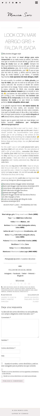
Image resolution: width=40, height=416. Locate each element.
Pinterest (31, 273)
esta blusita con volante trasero (20, 90)
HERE (35, 214)
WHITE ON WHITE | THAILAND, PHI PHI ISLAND (31, 298)
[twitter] (2, 3)
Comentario (6, 317)
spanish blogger (13, 291)
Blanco (23, 222)
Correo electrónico (8, 348)
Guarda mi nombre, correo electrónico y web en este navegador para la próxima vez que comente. (19, 365)
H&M (18, 218)
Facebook (16, 273)
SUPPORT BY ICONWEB (20, 413)
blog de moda (19, 287)
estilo (12, 288)
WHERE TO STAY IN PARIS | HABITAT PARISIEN (8, 298)
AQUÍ (26, 64)
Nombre (4, 340)
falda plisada (20, 288)
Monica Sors (20, 15)
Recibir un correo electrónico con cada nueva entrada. (20, 376)
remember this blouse (30, 151)
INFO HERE (33, 251)
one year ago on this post (23, 130)
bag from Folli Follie (19, 166)
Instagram (7, 273)
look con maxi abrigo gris (23, 290)
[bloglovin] (20, 3)
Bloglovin (20, 276)
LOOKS (20, 27)
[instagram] (6, 3)
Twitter (24, 273)
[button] (37, 2)
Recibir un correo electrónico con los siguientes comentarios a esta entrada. (20, 372)
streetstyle (24, 291)
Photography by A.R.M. (12, 259)
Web (2, 356)
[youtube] (16, 3)
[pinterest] (13, 3)
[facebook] (9, 3)
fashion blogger (7, 290)
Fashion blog (30, 288)
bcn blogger (8, 287)
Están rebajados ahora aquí (18, 102)
